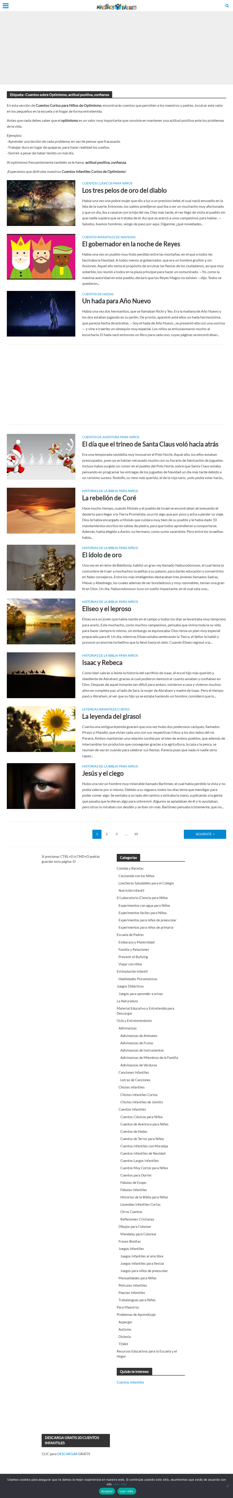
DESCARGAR (67, 1454)
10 (136, 834)
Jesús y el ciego (103, 773)
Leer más (120, 1484)
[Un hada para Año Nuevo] (41, 313)
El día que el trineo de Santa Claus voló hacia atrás (150, 444)
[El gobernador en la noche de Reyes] (41, 256)
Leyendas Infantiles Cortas (105, 709)
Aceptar (107, 1491)
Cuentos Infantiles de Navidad (109, 237)
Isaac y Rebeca (102, 662)
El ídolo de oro (102, 555)
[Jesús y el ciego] (41, 785)
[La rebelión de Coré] (41, 510)
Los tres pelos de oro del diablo (124, 190)
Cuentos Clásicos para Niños (107, 183)
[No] (227, 1486)
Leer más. (127, 1491)
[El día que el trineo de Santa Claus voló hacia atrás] (41, 456)
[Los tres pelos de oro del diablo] (41, 202)
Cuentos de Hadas (98, 294)
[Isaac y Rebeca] (41, 675)
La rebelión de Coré (109, 498)
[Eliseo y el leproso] (41, 621)
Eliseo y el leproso (106, 608)
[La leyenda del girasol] (41, 728)
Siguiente (204, 834)
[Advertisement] (116, 48)
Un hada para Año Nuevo (116, 301)
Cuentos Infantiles (130, 1382)
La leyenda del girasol (111, 716)
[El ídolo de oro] (41, 567)
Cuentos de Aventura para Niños (110, 437)
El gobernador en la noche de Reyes (131, 244)
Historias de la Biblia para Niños (110, 491)
